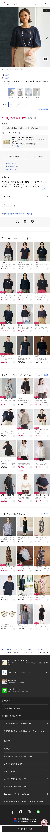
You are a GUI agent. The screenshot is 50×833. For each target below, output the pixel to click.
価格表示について (11, 163)
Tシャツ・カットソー (41, 650)
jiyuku (9, 650)
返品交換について (11, 169)
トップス (28, 650)
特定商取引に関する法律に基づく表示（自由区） (17, 214)
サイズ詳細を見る (42, 109)
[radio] (11, 94)
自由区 (7, 75)
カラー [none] (4, 91)
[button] (25, 37)
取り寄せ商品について (12, 166)
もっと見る (42, 189)
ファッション (18, 650)
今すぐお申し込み (17, 146)
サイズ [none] (4, 104)
